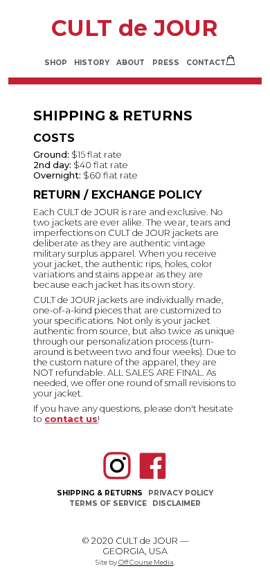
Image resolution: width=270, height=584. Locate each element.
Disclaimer (176, 503)
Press (165, 62)
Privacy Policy (180, 493)
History (91, 62)
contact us (71, 419)
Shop (55, 62)
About (130, 62)
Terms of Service (108, 503)
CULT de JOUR (134, 28)
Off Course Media (146, 562)
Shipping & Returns (100, 493)
